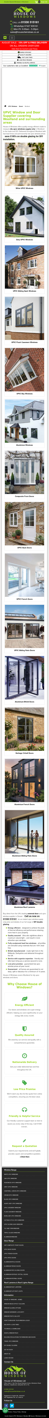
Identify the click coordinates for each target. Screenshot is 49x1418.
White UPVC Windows (24, 188)
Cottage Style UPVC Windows (14, 1220)
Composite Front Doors (24, 496)
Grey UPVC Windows (24, 239)
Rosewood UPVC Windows (12, 1182)
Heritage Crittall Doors (25, 753)
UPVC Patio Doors (10, 1258)
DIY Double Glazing (10, 1345)
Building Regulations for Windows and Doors (20, 1337)
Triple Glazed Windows (12, 1232)
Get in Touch (8, 1349)
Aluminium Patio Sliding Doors (14, 1270)
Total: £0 (43, 2)
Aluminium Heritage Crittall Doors (16, 1274)
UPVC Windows (12, 106)
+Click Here (24, 1156)
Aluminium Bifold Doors (24, 701)
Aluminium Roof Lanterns (24, 907)
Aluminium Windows (24, 445)
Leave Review (8, 1358)
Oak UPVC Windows (10, 1178)
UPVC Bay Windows (25, 393)
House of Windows (10, 1299)
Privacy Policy (17, 1412)
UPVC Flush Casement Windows (24, 342)
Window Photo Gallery (12, 1316)
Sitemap (24, 1412)
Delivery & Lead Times (11, 1324)
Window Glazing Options (12, 1308)
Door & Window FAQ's (11, 1333)
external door (33, 913)
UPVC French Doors (25, 599)
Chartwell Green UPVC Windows (15, 1191)
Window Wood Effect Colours (14, 1304)
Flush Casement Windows (12, 1212)
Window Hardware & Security (14, 1312)
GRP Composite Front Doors (14, 1245)
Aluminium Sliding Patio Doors (24, 856)
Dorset (21, 106)
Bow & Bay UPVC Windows (12, 1216)
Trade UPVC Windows (11, 1341)
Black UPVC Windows (11, 1199)
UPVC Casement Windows (12, 1207)
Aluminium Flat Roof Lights (13, 1291)
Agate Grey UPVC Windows (13, 1203)
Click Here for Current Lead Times (24, 49)
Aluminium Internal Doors (13, 1278)
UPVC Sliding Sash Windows (24, 291)
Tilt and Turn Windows (11, 1228)
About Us (7, 1354)
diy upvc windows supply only (22, 129)
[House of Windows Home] (3, 37)
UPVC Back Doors (24, 547)
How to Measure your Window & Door (17, 1320)
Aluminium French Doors (24, 804)
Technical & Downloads (12, 1329)
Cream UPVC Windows (11, 1195)
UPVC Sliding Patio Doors (24, 650)
